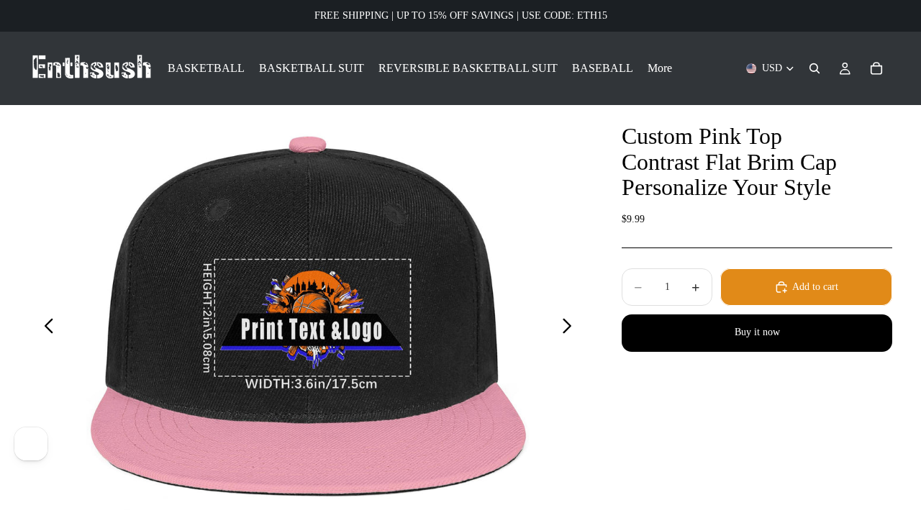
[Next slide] (571, 328)
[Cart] (876, 68)
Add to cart (815, 286)
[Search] (814, 68)
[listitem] (659, 68)
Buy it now (757, 332)
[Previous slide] (45, 328)
